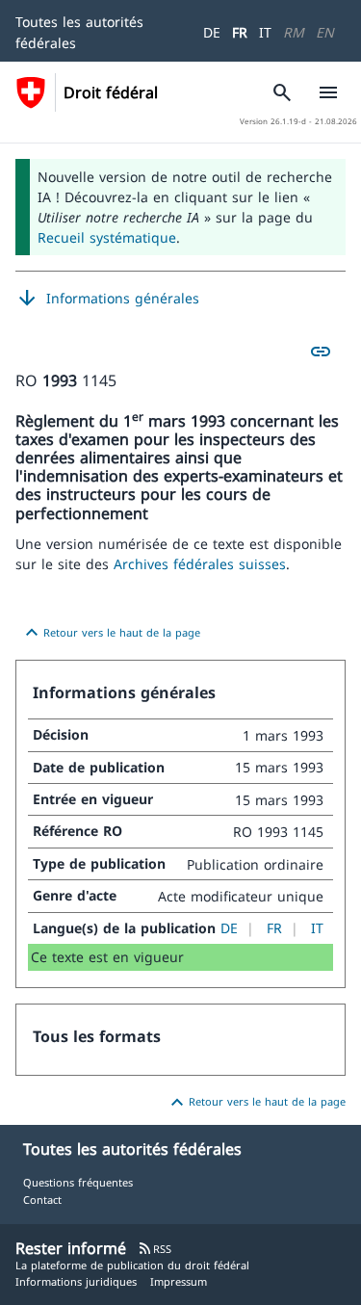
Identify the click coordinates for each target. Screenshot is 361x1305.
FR (239, 32)
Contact (42, 1199)
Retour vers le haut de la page (110, 632)
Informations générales (107, 298)
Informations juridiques (76, 1281)
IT (265, 32)
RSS (154, 1248)
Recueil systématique (107, 237)
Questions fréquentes (78, 1182)
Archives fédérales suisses (200, 564)
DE (211, 32)
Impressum (178, 1281)
